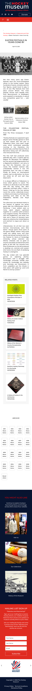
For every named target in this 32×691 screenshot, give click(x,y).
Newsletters (4, 477)
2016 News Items (12, 442)
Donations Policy (16, 688)
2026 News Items (27, 466)
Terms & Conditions (21, 686)
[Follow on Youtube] (12, 14)
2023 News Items (4, 466)
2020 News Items (12, 454)
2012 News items (12, 431)
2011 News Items (4, 431)
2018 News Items (27, 442)
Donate (24, 15)
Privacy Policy (9, 686)
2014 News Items (27, 431)
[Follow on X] (8, 14)
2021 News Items (20, 454)
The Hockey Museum (9, 33)
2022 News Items (27, 454)
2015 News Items (4, 442)
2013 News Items (20, 431)
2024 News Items (12, 466)
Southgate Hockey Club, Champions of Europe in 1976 (14, 297)
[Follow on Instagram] (5, 14)
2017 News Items (20, 442)
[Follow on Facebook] (2, 14)
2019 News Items (4, 454)
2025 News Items (20, 466)
